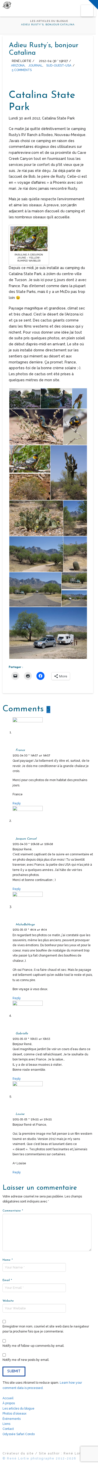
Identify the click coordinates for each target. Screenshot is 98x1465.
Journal (35, 65)
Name (8, 1259)
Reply (17, 803)
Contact (8, 1429)
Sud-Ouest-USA (58, 65)
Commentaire (13, 1210)
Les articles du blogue (18, 1408)
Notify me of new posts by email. (26, 1360)
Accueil (8, 1398)
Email (7, 1280)
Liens (6, 1424)
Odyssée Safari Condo (19, 1434)
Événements (12, 1419)
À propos (9, 1403)
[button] (87, 11)
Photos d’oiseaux (14, 1413)
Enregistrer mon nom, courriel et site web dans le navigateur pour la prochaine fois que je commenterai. (46, 1329)
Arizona (18, 65)
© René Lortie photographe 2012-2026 (39, 1458)
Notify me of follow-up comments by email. (33, 1346)
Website (8, 1300)
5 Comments (21, 70)
